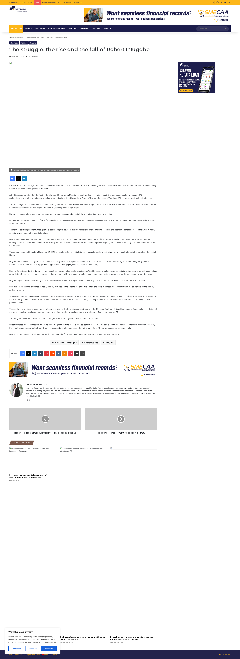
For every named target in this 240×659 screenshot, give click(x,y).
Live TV (107, 28)
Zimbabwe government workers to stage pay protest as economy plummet (131, 638)
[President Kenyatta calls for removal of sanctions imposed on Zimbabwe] (32, 460)
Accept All (49, 649)
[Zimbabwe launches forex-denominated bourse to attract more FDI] (83, 541)
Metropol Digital (50, 655)
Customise (16, 649)
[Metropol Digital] (18, 9)
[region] (32, 641)
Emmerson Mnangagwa (65, 342)
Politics (23, 43)
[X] (27, 400)
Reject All (32, 649)
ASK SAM (72, 28)
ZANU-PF (109, 342)
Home (13, 37)
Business (15, 28)
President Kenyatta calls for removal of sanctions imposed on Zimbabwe (27, 476)
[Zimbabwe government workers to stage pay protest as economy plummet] (133, 541)
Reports (84, 28)
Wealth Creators (56, 28)
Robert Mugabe (90, 342)
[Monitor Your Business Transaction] (83, 369)
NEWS (27, 28)
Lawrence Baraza (36, 384)
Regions (39, 28)
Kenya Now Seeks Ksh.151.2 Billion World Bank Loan (62, 2)
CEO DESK (96, 28)
